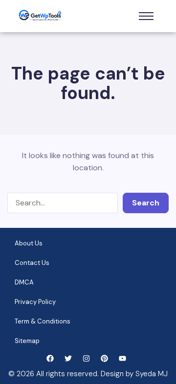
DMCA (24, 282)
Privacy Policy (35, 302)
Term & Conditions (42, 321)
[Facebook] (50, 358)
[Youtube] (122, 358)
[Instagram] (86, 358)
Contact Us (32, 263)
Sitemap (27, 341)
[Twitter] (68, 358)
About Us (29, 243)
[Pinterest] (104, 358)
